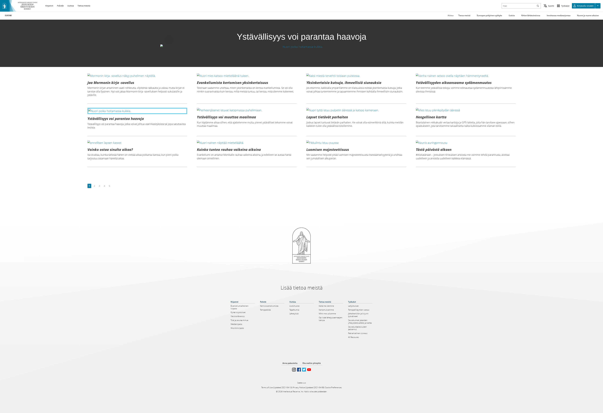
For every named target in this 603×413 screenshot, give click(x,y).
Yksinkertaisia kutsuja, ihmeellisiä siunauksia (343, 82)
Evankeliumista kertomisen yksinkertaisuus (232, 82)
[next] (114, 186)
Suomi (8, 15)
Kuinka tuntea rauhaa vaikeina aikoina (229, 149)
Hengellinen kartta (431, 117)
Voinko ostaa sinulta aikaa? (110, 149)
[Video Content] (301, 46)
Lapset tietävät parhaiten (327, 117)
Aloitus (451, 15)
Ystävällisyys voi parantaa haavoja (115, 118)
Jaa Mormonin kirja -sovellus (110, 82)
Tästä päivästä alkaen (433, 149)
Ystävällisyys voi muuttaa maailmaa (226, 117)
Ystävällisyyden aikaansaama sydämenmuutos (454, 82)
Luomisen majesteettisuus (327, 149)
